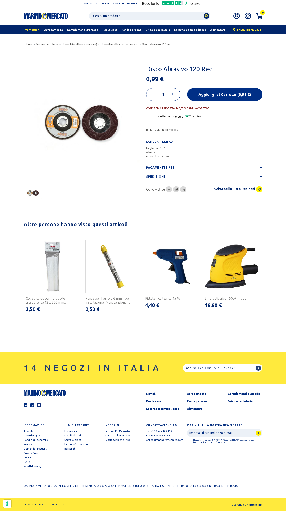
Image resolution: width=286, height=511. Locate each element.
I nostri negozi (32, 435)
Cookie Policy (55, 504)
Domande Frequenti (35, 448)
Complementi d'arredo (244, 393)
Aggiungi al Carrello (224, 94)
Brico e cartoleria (47, 44)
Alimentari (194, 408)
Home (28, 44)
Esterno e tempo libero (162, 408)
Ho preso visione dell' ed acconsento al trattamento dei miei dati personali (224, 441)
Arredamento (196, 393)
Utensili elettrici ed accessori (119, 44)
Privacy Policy (32, 453)
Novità (151, 393)
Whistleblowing (32, 466)
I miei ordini (71, 431)
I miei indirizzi (72, 435)
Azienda (28, 431)
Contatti (28, 457)
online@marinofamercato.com (164, 440)
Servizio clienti (73, 440)
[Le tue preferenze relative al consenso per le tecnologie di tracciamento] (7, 504)
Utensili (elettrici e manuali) (79, 44)
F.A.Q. (27, 462)
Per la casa (153, 401)
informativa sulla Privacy (226, 440)
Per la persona (197, 401)
